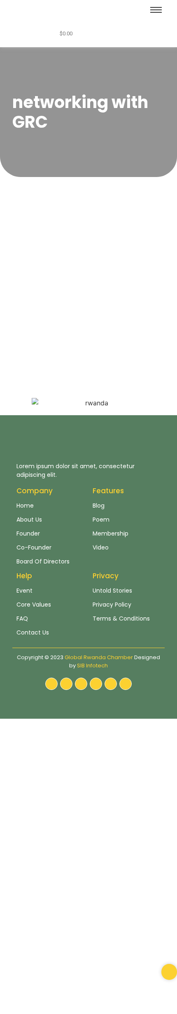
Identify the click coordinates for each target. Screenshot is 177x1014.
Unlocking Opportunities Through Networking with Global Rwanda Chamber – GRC (86, 265)
